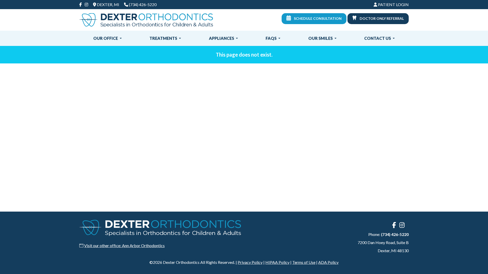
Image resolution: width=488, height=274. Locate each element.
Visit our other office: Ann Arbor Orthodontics (124, 245)
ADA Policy (328, 262)
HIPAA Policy (277, 262)
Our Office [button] (106, 38)
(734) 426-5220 (143, 4)
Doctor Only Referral (381, 18)
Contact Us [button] (378, 38)
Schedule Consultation (317, 18)
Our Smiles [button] (320, 38)
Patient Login (393, 4)
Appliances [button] (222, 38)
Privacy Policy (250, 262)
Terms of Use (303, 262)
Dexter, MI (107, 4)
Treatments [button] (163, 38)
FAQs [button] (271, 38)
